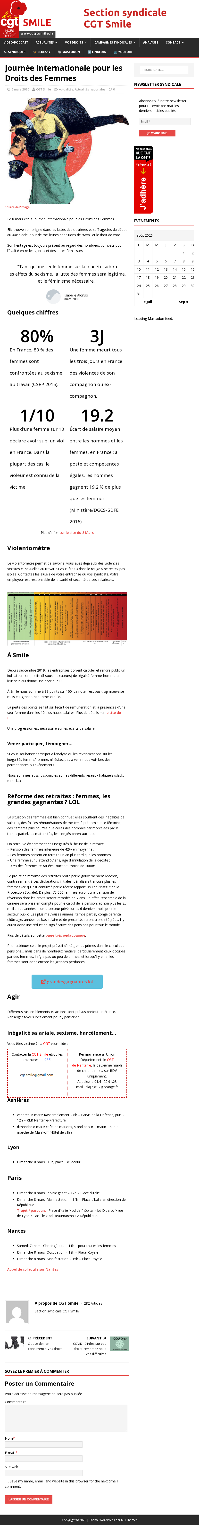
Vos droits (74, 42)
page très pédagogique (65, 935)
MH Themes (129, 1520)
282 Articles (93, 1303)
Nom (9, 1438)
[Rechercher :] (164, 70)
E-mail (10, 1452)
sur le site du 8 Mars (76, 532)
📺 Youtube (123, 52)
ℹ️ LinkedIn (97, 52)
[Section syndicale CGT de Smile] (99, 34)
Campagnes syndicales (113, 42)
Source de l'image (17, 207)
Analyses (150, 42)
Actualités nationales (90, 89)
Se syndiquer (14, 52)
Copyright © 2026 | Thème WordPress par (91, 1520)
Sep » (183, 301)
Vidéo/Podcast (16, 42)
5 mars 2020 (20, 89)
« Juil (147, 301)
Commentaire (15, 1401)
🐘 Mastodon (69, 52)
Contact (173, 42)
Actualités (45, 42)
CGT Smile (43, 89)
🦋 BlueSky (41, 52)
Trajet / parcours (31, 1210)
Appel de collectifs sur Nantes (32, 1269)
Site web (11, 1466)
